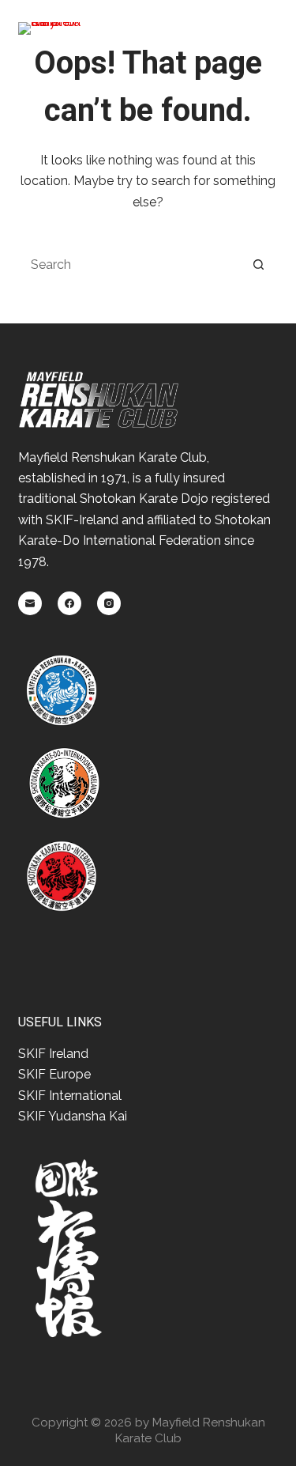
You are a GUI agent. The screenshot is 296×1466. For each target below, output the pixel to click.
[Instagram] (109, 603)
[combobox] (129, 264)
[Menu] (269, 30)
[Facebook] (69, 603)
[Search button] (259, 264)
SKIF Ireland (53, 1053)
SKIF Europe (54, 1074)
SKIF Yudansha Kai (72, 1116)
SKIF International (70, 1095)
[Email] (30, 603)
